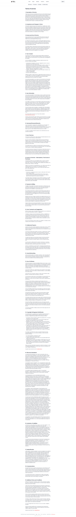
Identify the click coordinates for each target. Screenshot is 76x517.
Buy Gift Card (44, 514)
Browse (30, 4)
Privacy (39, 514)
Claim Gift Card (49, 514)
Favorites (35, 4)
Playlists (40, 4)
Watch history (45, 4)
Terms (36, 514)
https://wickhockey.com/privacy (30, 114)
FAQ (41, 514)
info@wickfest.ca (37, 510)
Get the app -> (53, 514)
